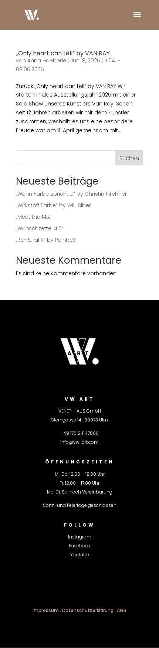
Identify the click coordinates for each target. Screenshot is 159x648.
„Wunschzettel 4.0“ (40, 228)
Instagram (79, 537)
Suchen (129, 158)
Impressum (46, 610)
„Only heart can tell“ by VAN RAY (63, 53)
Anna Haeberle (46, 60)
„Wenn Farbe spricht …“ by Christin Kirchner (71, 194)
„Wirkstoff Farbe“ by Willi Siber (53, 205)
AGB (121, 610)
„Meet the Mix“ (33, 217)
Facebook (80, 546)
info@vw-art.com (79, 442)
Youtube (79, 554)
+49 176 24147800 (80, 433)
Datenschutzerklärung (88, 610)
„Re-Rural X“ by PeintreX (46, 240)
